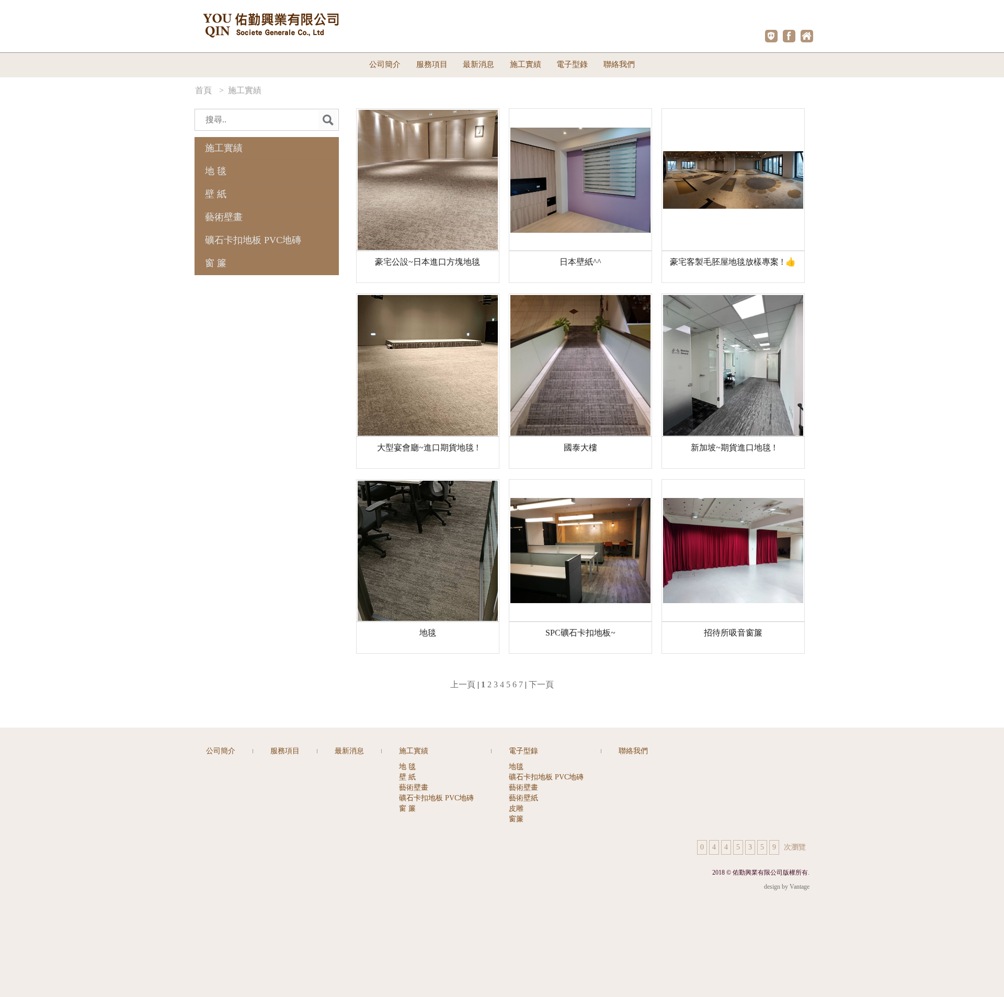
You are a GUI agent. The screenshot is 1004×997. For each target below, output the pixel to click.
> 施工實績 (240, 90)
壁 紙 (215, 194)
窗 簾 (215, 263)
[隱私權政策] (771, 36)
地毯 (516, 767)
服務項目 (432, 64)
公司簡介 (385, 64)
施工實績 (224, 148)
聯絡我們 (619, 64)
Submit (327, 119)
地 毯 (215, 171)
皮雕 (516, 808)
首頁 (204, 90)
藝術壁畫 (224, 217)
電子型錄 (523, 751)
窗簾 (516, 819)
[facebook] (789, 36)
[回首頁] (807, 36)
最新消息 (478, 64)
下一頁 (541, 684)
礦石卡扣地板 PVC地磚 (253, 240)
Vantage (799, 886)
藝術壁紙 (523, 798)
